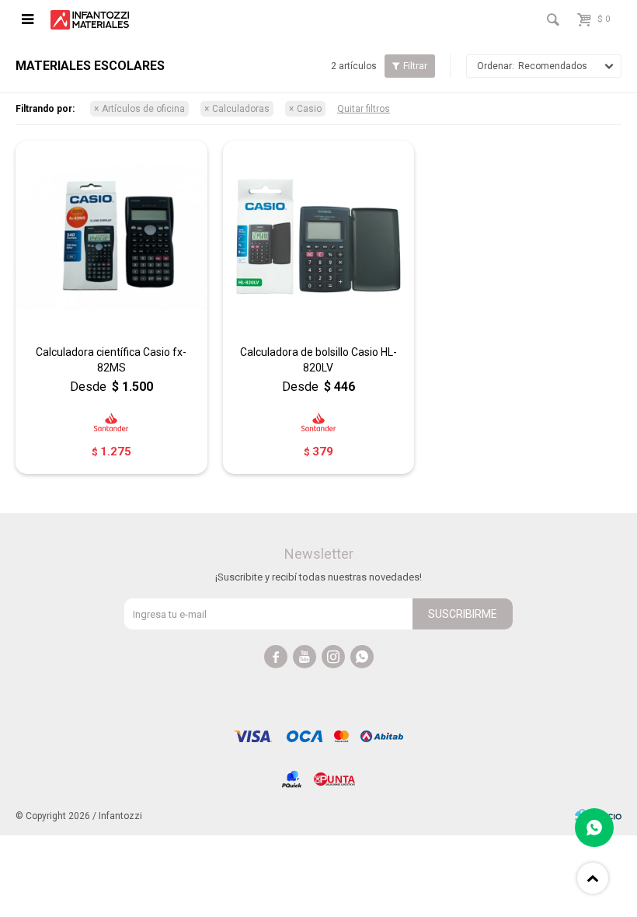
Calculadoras (241, 108)
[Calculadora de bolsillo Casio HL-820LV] (319, 237)
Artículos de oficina (143, 108)
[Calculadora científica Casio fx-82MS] (111, 237)
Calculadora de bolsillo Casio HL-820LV (318, 360)
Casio (309, 108)
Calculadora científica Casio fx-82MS (111, 360)
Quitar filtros (363, 108)
